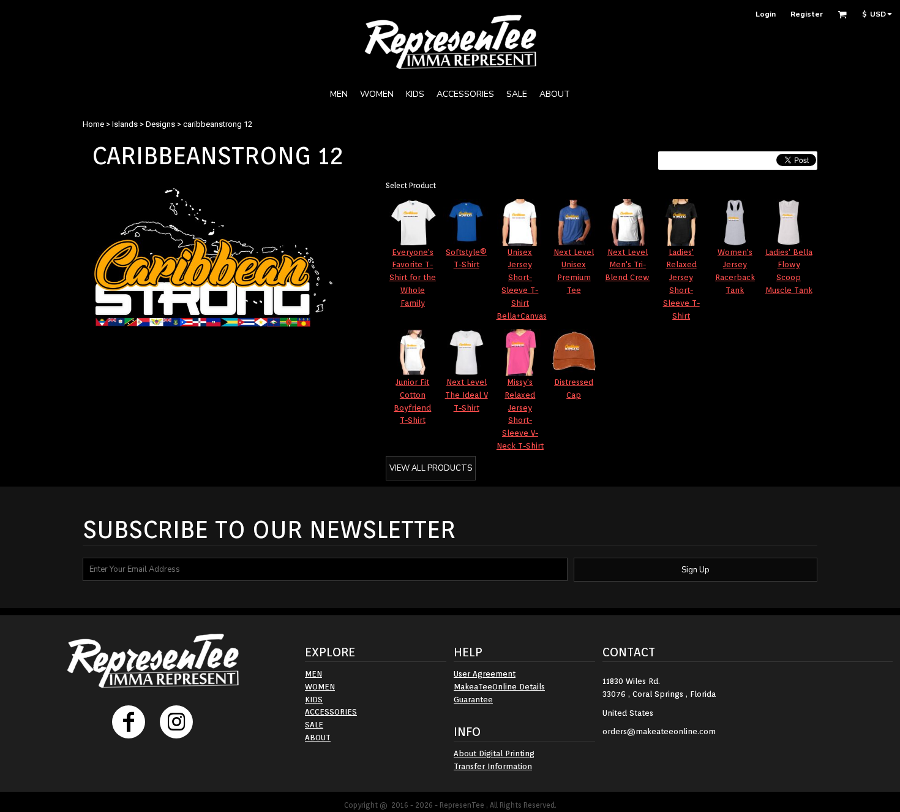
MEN (313, 673)
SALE (314, 724)
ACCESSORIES (331, 711)
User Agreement (485, 673)
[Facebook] (128, 721)
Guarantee (473, 699)
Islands (125, 124)
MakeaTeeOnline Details (499, 686)
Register (806, 14)
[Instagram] (176, 721)
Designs (160, 124)
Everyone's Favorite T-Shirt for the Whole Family (412, 278)
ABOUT (318, 737)
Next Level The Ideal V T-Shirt (466, 395)
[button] (842, 14)
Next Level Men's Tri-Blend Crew (627, 265)
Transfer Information (493, 766)
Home (93, 124)
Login (766, 14)
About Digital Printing (494, 753)
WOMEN (320, 686)
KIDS (314, 699)
